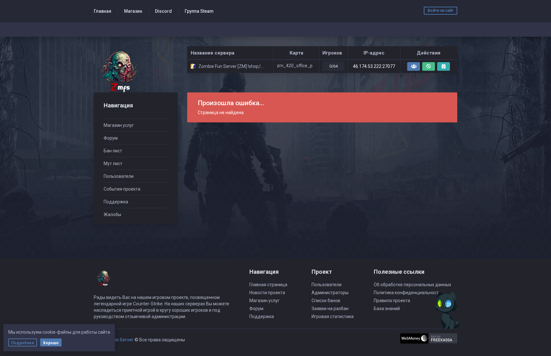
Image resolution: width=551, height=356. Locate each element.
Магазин (133, 11)
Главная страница (268, 284)
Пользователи (119, 176)
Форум (111, 138)
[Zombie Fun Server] (119, 71)
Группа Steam (199, 11)
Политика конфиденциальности (407, 292)
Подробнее (22, 343)
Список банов (326, 300)
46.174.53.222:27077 (374, 66)
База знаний (387, 308)
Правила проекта (392, 300)
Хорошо (51, 343)
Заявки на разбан (330, 308)
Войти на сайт (440, 10)
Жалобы (112, 214)
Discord (163, 11)
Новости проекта (267, 292)
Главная (102, 11)
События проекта (122, 189)
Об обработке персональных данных (412, 284)
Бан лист (113, 150)
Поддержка (116, 201)
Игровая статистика (333, 316)
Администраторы (330, 292)
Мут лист (113, 163)
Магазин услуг (119, 125)
